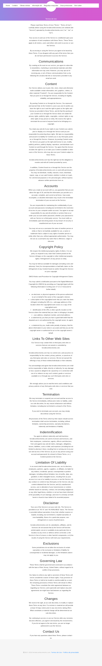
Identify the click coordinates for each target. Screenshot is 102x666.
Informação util (37, 5)
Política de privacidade (71, 652)
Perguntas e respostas (51, 5)
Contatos (15, 5)
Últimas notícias (25, 5)
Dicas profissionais (66, 5)
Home (8, 5)
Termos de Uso (56, 652)
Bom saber (78, 5)
